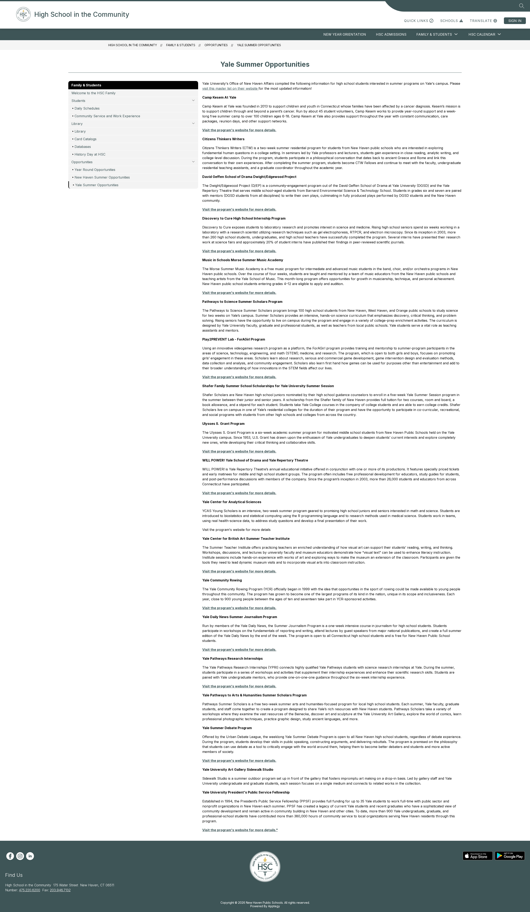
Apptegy (274, 906)
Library (80, 131)
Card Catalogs (85, 139)
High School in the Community (132, 45)
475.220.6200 (29, 890)
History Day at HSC (90, 154)
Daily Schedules (87, 108)
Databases (83, 147)
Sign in (515, 21)
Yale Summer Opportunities (259, 45)
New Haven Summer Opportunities (102, 177)
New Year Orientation (344, 34)
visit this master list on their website (230, 88)
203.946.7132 (60, 890)
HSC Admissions (391, 34)
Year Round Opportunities (95, 170)
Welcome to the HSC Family (93, 93)
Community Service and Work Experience (107, 116)
